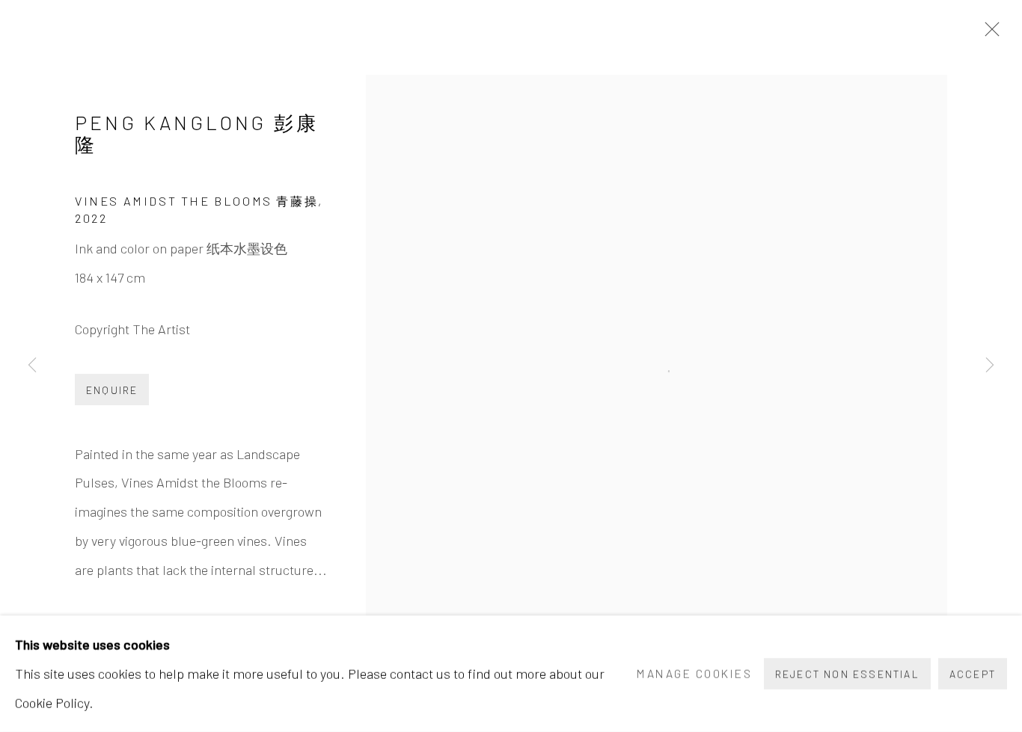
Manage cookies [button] (694, 673)
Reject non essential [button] (847, 674)
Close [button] (988, 33)
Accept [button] (972, 674)
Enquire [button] (112, 390)
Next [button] (990, 366)
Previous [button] (32, 366)
